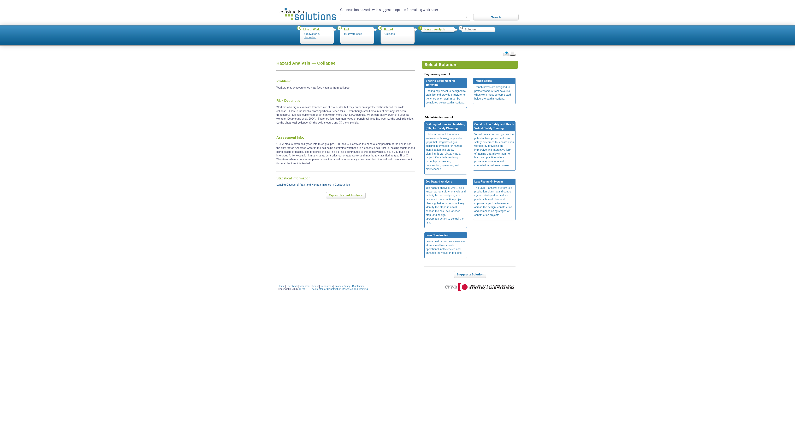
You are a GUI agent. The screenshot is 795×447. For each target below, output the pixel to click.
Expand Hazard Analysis (346, 195)
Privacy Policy (342, 286)
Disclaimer (358, 286)
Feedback (292, 286)
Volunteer (305, 286)
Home (281, 286)
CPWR (333, 289)
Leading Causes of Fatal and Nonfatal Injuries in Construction (313, 184)
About (315, 286)
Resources (326, 286)
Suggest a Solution (470, 274)
